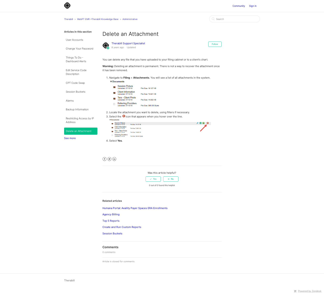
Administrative (130, 19)
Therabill (68, 19)
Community (239, 5)
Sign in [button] (252, 5)
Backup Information (77, 109)
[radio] (153, 178)
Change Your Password (79, 48)
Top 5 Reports (110, 220)
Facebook (104, 159)
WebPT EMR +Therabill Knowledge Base (97, 19)
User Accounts (74, 39)
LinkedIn (114, 159)
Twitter (109, 159)
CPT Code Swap (75, 82)
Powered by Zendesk (309, 291)
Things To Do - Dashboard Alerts (76, 59)
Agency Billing (110, 214)
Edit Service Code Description (76, 72)
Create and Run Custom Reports (121, 227)
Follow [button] (215, 44)
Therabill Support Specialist (128, 43)
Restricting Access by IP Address (80, 120)
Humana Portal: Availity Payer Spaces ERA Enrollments (135, 208)
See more (70, 138)
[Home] (67, 7)
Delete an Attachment (78, 131)
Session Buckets (75, 91)
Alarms (70, 100)
